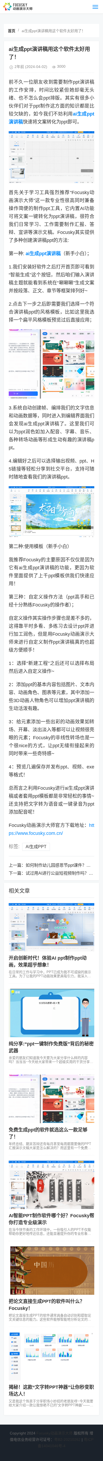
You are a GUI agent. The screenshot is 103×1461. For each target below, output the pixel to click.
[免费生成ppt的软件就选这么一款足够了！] (51, 1099)
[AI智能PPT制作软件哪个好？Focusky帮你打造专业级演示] (51, 1185)
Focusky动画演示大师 (54, 1433)
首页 (11, 31)
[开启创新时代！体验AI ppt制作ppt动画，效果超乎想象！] (51, 927)
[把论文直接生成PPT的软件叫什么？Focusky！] (51, 1270)
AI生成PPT (36, 846)
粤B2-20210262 (67, 1439)
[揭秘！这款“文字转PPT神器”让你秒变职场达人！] (51, 1356)
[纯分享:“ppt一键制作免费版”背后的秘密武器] (51, 1013)
